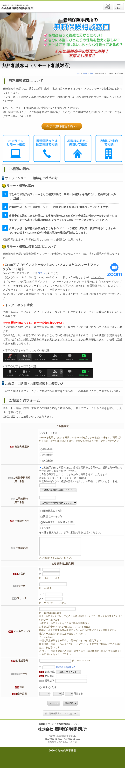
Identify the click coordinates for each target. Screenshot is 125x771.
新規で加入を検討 (52, 516)
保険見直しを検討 (52, 510)
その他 (46, 527)
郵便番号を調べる (66, 667)
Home (78, 73)
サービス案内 (87, 73)
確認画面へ (70, 703)
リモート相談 (50, 433)
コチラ (41, 273)
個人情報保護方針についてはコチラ (62, 713)
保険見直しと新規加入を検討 (59, 522)
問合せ (108, 8)
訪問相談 (48, 454)
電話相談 (48, 449)
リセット (53, 703)
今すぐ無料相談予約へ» (61, 126)
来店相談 (48, 460)
